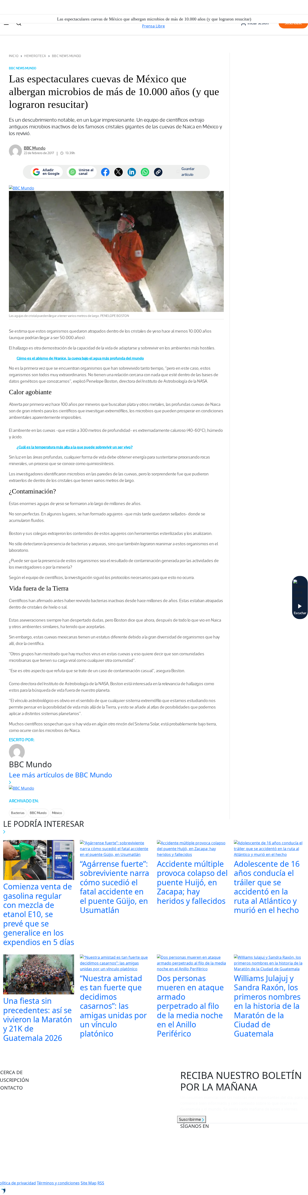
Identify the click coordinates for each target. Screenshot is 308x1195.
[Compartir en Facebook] (105, 172)
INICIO (14, 56)
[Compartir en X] (118, 172)
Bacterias (18, 813)
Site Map (88, 1183)
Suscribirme (190, 1119)
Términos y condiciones (58, 1183)
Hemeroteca (35, 56)
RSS (100, 1183)
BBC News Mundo (66, 56)
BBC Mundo (38, 813)
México (57, 813)
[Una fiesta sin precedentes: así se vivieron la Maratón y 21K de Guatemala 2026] (38, 975)
